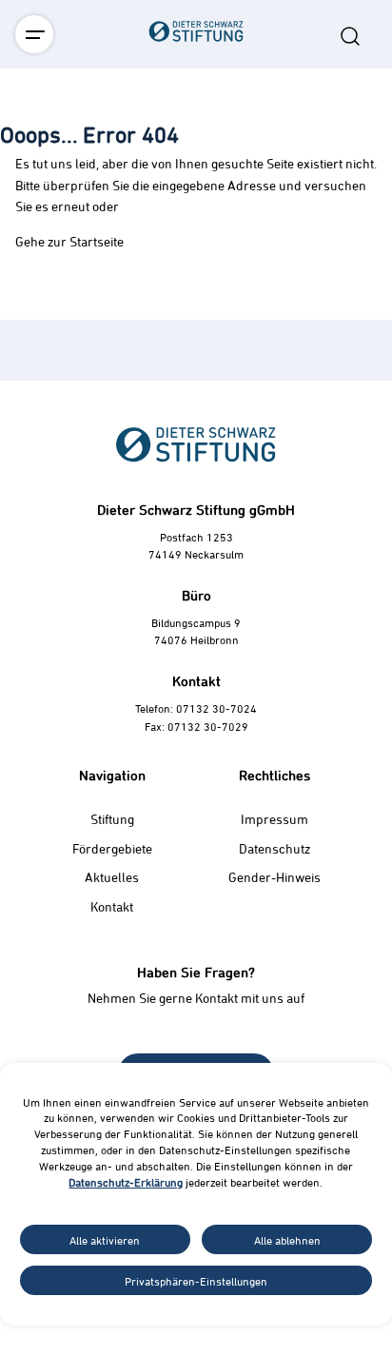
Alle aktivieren (104, 1240)
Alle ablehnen (287, 1240)
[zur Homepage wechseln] (196, 137)
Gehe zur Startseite (69, 241)
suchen (350, 36)
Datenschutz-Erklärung (126, 1182)
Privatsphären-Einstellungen (196, 1280)
